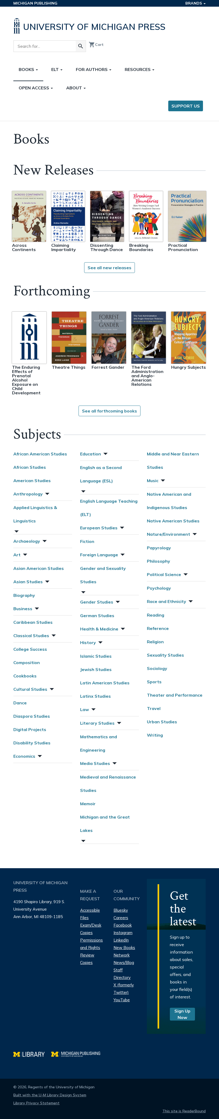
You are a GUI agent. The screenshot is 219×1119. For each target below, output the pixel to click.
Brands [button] (194, 3)
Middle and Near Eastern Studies (173, 460)
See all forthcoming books (109, 411)
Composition (26, 662)
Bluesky (121, 910)
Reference (158, 628)
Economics (24, 756)
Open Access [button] (34, 87)
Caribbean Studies (33, 622)
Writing (155, 735)
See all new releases (109, 267)
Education (90, 454)
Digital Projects (29, 729)
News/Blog (124, 962)
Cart (96, 44)
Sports (154, 681)
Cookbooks (25, 675)
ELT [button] (55, 69)
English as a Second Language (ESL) (101, 474)
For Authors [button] (92, 69)
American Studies (32, 480)
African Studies (29, 467)
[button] (46, 493)
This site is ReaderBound (184, 1111)
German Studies (97, 615)
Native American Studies (173, 520)
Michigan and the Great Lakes (105, 823)
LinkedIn (121, 940)
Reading (155, 615)
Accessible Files (90, 914)
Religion (155, 641)
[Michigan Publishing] (78, 1053)
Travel (154, 708)
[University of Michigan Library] (32, 1053)
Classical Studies (31, 635)
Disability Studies (31, 742)
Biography (24, 595)
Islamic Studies (96, 656)
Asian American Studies (38, 568)
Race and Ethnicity (166, 601)
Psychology (159, 588)
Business (22, 608)
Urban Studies (162, 721)
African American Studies (40, 454)
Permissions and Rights (91, 944)
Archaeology (26, 541)
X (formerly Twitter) (124, 988)
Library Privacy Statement (36, 1103)
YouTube (122, 999)
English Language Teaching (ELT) (109, 507)
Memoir (88, 803)
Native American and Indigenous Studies (169, 500)
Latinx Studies (95, 696)
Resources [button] (138, 69)
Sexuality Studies (165, 655)
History (88, 642)
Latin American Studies (105, 682)
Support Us (185, 106)
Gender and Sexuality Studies (103, 575)
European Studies (99, 527)
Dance (20, 702)
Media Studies (95, 763)
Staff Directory (122, 973)
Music (152, 480)
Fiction (87, 541)
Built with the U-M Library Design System (49, 1095)
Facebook (123, 925)
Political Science (164, 574)
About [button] (74, 87)
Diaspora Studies (31, 716)
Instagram (123, 932)
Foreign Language (99, 554)
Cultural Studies (30, 689)
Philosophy (158, 561)
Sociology (157, 668)
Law (84, 709)
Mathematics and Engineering (98, 743)
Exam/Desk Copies (90, 929)
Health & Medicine (99, 629)
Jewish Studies (96, 669)
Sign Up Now (182, 1014)
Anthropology (28, 494)
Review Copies (87, 959)
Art (17, 554)
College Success (30, 649)
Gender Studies (96, 602)
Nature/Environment (168, 534)
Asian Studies (28, 581)
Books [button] (27, 69)
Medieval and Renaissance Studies (108, 783)
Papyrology (159, 547)
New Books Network (124, 951)
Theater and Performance (174, 695)
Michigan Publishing (35, 3)
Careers (121, 917)
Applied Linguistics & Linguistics (35, 514)
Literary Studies (97, 723)
